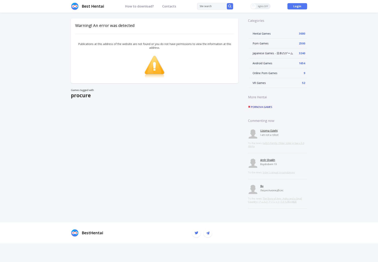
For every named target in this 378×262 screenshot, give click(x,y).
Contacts (169, 6)
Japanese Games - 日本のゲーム (273, 53)
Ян (261, 186)
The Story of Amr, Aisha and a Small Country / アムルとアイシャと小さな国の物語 (275, 200)
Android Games (262, 63)
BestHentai (92, 232)
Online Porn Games (265, 73)
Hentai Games (262, 33)
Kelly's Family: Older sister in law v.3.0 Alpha (276, 145)
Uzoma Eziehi (269, 130)
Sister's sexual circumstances (279, 172)
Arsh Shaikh (267, 160)
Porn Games (261, 43)
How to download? (139, 6)
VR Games (259, 83)
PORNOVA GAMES (261, 107)
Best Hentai (93, 6)
